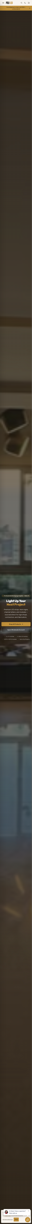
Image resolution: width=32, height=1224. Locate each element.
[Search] (21, 2)
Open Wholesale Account (16, 630)
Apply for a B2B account (16, 9)
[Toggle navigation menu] (3, 3)
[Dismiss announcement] (30, 8)
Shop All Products (15, 624)
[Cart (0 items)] (29, 3)
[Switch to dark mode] (25, 2)
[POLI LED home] (9, 3)
